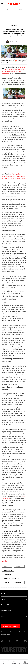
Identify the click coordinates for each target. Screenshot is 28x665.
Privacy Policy (22, 631)
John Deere (17, 582)
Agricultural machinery (10, 578)
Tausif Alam (12, 41)
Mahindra (18, 566)
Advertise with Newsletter (10, 626)
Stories (13, 25)
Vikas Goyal (7, 574)
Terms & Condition (5, 634)
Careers (12, 631)
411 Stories (20, 41)
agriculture (7, 570)
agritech (6, 566)
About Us (3, 631)
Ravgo (5, 582)
